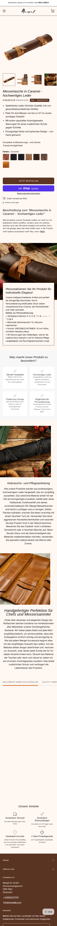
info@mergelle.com (12, 902)
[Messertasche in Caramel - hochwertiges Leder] (9, 79)
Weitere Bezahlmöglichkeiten (28, 193)
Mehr (42, 231)
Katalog (6, 860)
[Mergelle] (28, 11)
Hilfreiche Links (8, 869)
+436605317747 (11, 897)
